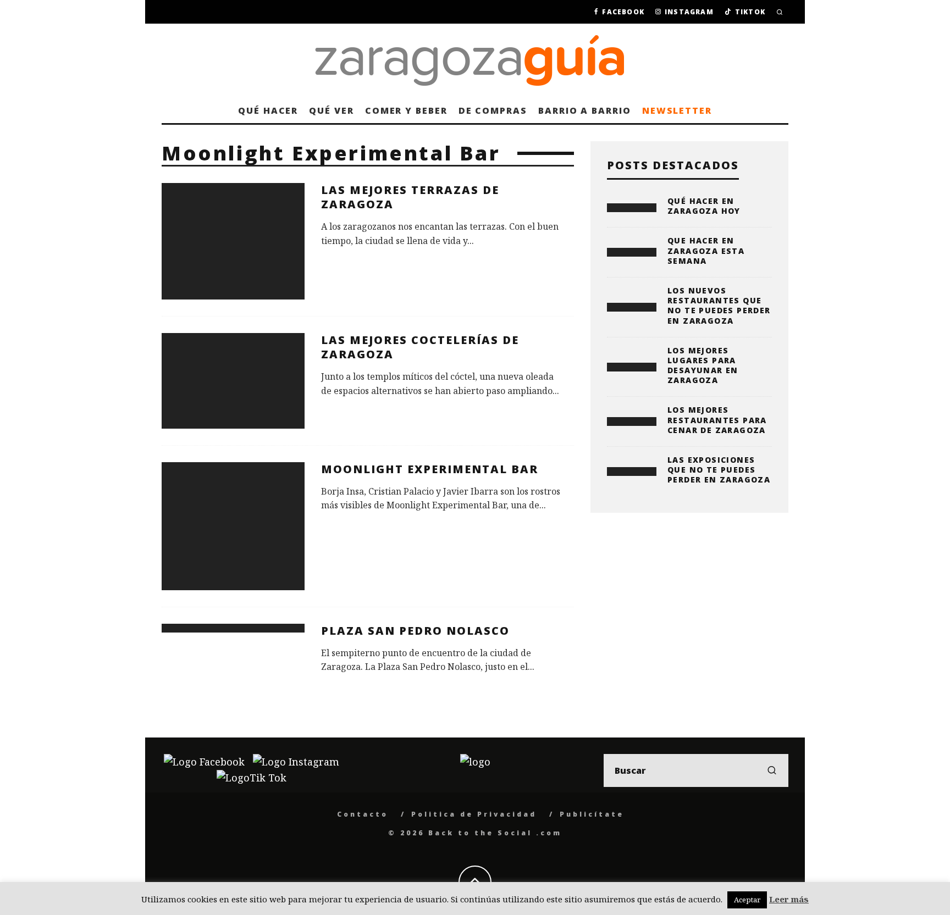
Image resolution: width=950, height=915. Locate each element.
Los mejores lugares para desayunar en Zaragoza (702, 365)
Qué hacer (268, 110)
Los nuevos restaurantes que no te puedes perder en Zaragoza (719, 305)
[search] (771, 770)
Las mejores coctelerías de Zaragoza (420, 347)
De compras (493, 110)
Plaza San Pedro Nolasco (415, 630)
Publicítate (592, 814)
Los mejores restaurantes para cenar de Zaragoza (717, 419)
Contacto (362, 814)
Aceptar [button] (747, 900)
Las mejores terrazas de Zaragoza (410, 197)
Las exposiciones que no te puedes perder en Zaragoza (718, 469)
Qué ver (331, 110)
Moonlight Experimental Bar (429, 469)
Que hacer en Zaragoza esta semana (705, 250)
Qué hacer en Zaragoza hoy (704, 206)
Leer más (789, 899)
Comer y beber (406, 110)
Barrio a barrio (584, 110)
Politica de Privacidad (474, 814)
